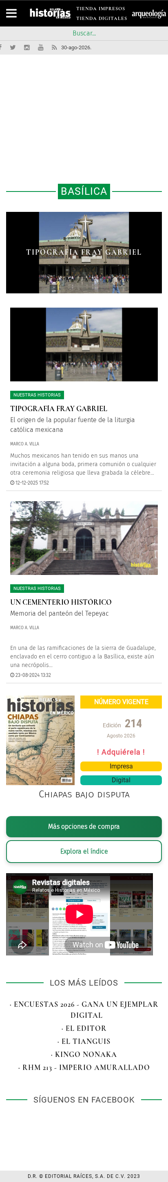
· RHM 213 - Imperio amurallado (84, 1067)
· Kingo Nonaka (84, 1054)
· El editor (84, 1028)
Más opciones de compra (84, 826)
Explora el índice (84, 851)
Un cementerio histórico (84, 252)
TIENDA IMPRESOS (100, 10)
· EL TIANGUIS (84, 1041)
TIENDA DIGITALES (101, 19)
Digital (121, 780)
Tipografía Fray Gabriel (58, 408)
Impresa (121, 766)
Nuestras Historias (37, 395)
